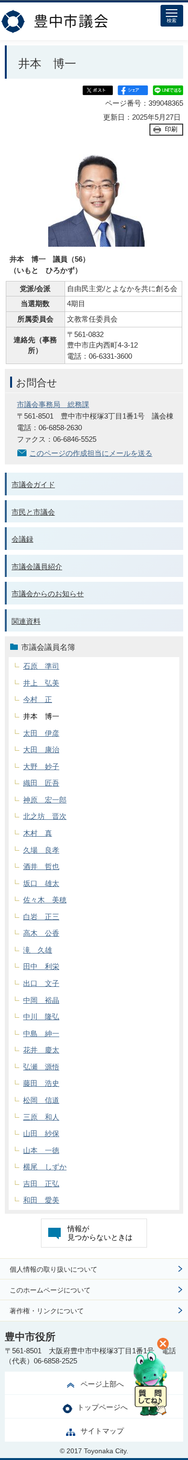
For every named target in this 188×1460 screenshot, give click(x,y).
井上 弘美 (41, 683)
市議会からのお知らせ (48, 594)
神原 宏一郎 (45, 800)
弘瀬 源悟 (41, 1067)
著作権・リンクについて (47, 1311)
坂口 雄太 (41, 883)
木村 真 (37, 833)
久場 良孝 (41, 850)
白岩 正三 (41, 916)
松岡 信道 (41, 1100)
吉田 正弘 (41, 1183)
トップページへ (102, 1407)
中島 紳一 (41, 1033)
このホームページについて (50, 1290)
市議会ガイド (33, 484)
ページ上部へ (102, 1384)
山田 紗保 (41, 1133)
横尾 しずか (45, 1167)
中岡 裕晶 (41, 1000)
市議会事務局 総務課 (53, 404)
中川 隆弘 (41, 1016)
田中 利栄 (41, 966)
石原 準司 (41, 666)
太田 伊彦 (41, 733)
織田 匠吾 (41, 783)
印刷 (171, 129)
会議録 (22, 539)
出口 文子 (41, 983)
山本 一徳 (41, 1150)
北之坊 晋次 (45, 816)
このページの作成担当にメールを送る (90, 453)
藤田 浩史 (41, 1083)
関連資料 (26, 621)
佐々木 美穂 (45, 900)
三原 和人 (41, 1117)
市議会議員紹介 (37, 566)
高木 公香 (41, 933)
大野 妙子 (41, 766)
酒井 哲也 (41, 866)
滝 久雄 (37, 950)
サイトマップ (102, 1431)
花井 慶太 (41, 1050)
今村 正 (37, 699)
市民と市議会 (33, 512)
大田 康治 (41, 749)
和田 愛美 (41, 1200)
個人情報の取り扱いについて (53, 1269)
